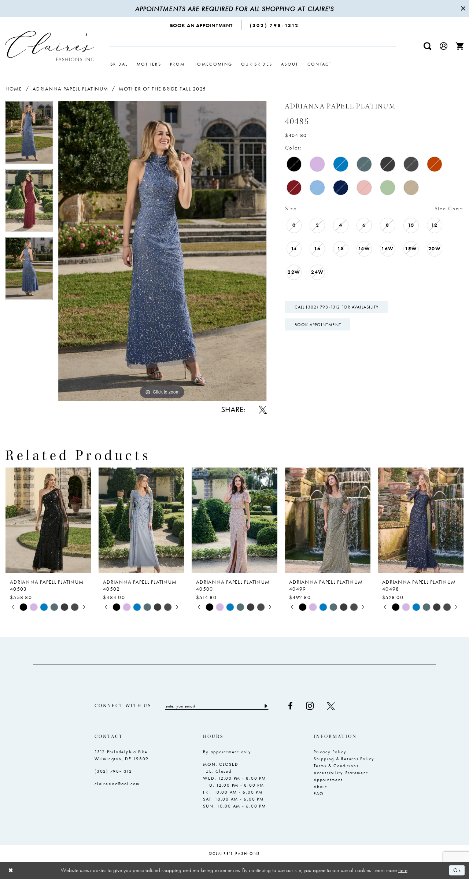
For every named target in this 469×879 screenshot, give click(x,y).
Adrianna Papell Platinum (70, 88)
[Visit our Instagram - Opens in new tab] (310, 705)
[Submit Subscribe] (265, 706)
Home (13, 88)
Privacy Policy (330, 752)
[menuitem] (202, 25)
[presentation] (48, 520)
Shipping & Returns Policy (344, 759)
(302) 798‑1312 (113, 771)
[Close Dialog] (11, 870)
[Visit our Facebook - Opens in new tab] (290, 706)
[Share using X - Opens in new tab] (263, 410)
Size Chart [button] (449, 208)
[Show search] (428, 46)
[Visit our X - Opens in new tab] (331, 706)
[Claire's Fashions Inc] (49, 46)
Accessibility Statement (341, 773)
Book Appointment (318, 325)
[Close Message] (462, 8)
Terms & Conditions (336, 766)
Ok (457, 870)
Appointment (328, 780)
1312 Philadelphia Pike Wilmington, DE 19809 (122, 755)
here (402, 870)
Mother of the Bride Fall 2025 (162, 88)
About (320, 787)
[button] (444, 46)
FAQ (319, 794)
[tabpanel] (29, 135)
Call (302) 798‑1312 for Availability (337, 307)
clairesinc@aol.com (117, 784)
